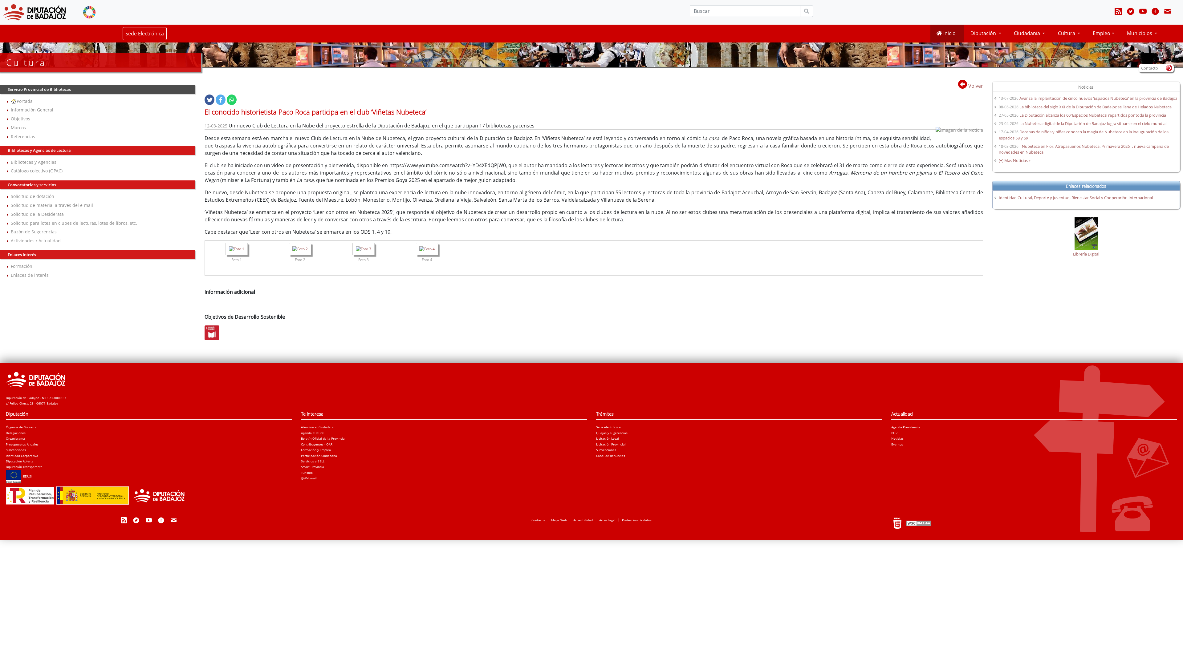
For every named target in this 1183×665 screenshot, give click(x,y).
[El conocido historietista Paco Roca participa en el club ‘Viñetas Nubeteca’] (237, 249)
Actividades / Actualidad (36, 241)
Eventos (897, 444)
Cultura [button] (1067, 33)
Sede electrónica (608, 427)
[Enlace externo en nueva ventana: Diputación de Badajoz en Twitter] (1130, 12)
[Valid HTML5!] (897, 523)
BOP (894, 433)
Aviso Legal (607, 520)
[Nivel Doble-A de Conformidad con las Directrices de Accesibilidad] (918, 523)
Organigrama (15, 438)
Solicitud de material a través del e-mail (52, 205)
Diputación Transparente (24, 467)
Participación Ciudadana (319, 455)
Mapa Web (559, 520)
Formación (21, 266)
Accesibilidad (583, 520)
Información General (32, 110)
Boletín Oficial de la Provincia (323, 438)
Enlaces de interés (30, 275)
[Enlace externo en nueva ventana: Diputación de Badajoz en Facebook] (1155, 12)
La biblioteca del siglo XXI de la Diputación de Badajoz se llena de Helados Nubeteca (1095, 107)
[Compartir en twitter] (209, 100)
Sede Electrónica (144, 33)
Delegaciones (16, 433)
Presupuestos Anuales (22, 444)
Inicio (949, 33)
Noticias (897, 438)
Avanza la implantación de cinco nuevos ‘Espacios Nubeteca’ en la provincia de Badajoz (1098, 98)
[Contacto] (1167, 12)
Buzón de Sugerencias (34, 232)
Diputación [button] (983, 33)
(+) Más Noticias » (1015, 160)
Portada (25, 101)
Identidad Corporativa (22, 455)
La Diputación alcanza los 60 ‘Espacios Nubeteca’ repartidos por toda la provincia (1092, 115)
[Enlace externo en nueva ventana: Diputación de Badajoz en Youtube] (1143, 12)
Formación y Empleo (316, 450)
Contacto (538, 520)
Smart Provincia (312, 467)
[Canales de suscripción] (1118, 12)
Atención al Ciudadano (317, 427)
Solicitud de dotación (32, 196)
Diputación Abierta (20, 461)
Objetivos (20, 119)
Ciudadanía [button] (1027, 33)
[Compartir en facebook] (221, 100)
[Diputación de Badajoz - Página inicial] (34, 12)
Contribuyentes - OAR (316, 444)
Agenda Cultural (312, 433)
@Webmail (309, 478)
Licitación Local (607, 438)
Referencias (23, 136)
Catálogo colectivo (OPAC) (37, 171)
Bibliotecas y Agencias (33, 162)
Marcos (18, 128)
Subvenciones (16, 450)
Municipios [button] (1140, 33)
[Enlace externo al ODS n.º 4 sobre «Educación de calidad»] (213, 332)
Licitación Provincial (611, 444)
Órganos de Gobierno (21, 427)
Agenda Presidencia (905, 427)
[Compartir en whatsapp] (232, 100)
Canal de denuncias (610, 455)
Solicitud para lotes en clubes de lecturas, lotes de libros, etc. (74, 223)
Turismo (307, 472)
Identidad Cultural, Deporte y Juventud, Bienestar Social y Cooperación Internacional (1076, 197)
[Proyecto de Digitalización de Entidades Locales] (98, 494)
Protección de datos (637, 520)
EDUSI (26, 476)
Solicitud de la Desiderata (37, 214)
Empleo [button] (1101, 33)
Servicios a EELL (312, 461)
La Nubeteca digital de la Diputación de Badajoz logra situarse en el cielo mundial (1092, 123)
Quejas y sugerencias (612, 433)
